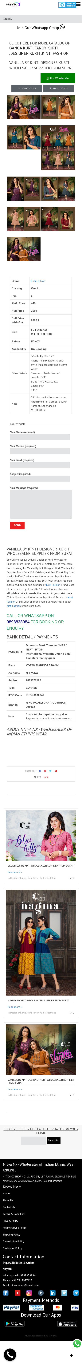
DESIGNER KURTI (25, 53)
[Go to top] (71, 1355)
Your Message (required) (24, 488)
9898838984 (18, 622)
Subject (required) (20, 474)
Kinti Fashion (38, 281)
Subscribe (53, 1140)
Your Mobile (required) (23, 446)
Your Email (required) (22, 460)
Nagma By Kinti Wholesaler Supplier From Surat (38, 1000)
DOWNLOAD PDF (59, 88)
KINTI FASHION (55, 53)
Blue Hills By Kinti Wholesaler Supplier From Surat (40, 865)
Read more (14, 872)
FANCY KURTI (46, 48)
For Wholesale (59, 78)
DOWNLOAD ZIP (28, 88)
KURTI (28, 48)
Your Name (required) (22, 432)
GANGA (15, 48)
